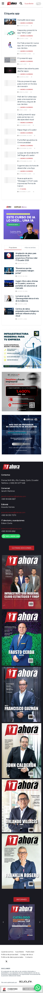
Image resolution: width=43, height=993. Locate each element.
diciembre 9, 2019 (24, 125)
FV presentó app (24, 58)
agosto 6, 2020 (23, 77)
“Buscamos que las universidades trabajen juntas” (25, 270)
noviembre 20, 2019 (25, 135)
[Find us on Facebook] (2, 961)
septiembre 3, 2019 (25, 174)
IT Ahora (23, 189)
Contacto (29, 957)
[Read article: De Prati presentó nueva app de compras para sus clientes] (10, 45)
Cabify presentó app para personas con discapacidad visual (26, 117)
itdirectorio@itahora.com (11, 529)
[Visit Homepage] (11, 3)
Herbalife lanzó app (26, 20)
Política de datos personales (12, 957)
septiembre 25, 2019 (25, 161)
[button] (3, 922)
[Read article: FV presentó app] (10, 60)
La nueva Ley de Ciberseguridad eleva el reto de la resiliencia (27, 298)
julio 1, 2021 (23, 64)
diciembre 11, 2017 (24, 191)
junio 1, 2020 (23, 110)
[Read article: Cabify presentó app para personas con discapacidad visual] (10, 116)
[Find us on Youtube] (15, 961)
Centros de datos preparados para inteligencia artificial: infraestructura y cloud (27, 312)
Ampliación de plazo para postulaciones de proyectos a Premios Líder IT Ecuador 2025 (27, 257)
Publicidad (30, 952)
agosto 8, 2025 (23, 25)
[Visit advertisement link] (21, 221)
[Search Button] (21, 3)
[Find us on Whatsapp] (24, 961)
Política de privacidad (9, 954)
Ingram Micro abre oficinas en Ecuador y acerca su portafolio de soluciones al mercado (27, 284)
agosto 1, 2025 (23, 38)
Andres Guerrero (26, 23)
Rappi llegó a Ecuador (27, 130)
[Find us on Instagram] (19, 961)
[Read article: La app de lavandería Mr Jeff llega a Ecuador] (10, 155)
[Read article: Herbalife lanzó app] (10, 22)
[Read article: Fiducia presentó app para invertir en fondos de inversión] (10, 83)
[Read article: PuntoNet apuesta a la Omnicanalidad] (10, 142)
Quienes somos (7, 952)
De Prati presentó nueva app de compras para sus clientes (28, 45)
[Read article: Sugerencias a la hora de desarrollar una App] (10, 167)
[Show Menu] (3, 3)
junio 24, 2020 (23, 92)
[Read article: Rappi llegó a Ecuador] (10, 132)
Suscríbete (29, 4)
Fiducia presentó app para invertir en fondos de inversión (27, 83)
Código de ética (26, 954)
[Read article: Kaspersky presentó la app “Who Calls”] (10, 32)
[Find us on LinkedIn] (11, 961)
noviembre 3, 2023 (25, 54)
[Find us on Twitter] (6, 961)
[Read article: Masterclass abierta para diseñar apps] (10, 70)
